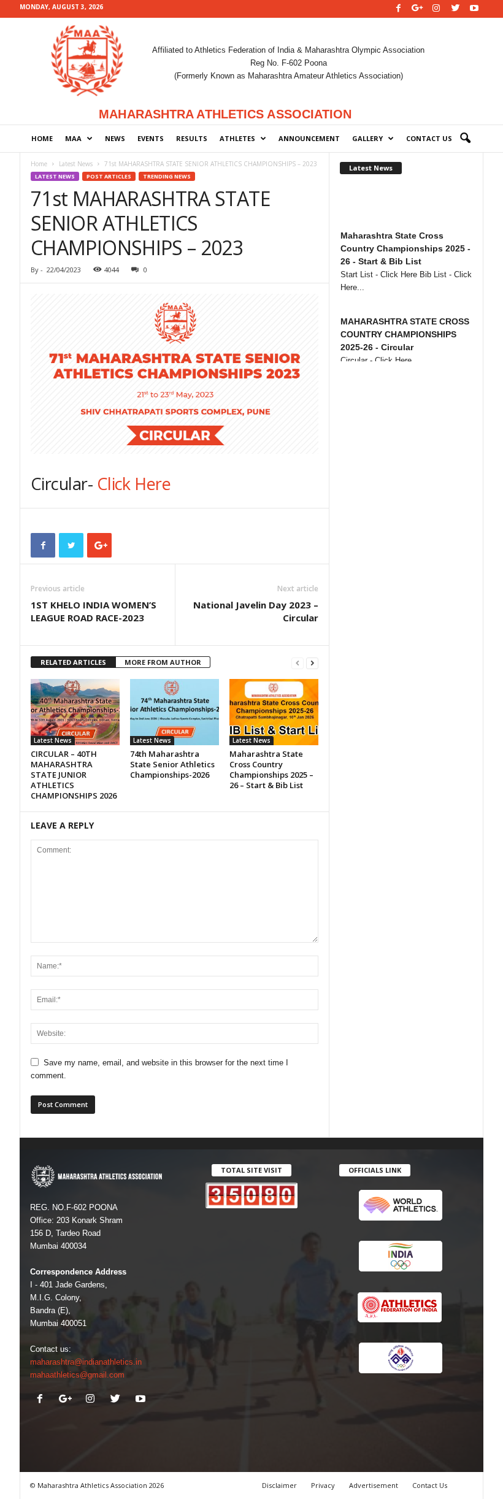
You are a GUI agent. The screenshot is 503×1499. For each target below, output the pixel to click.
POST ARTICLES (108, 176)
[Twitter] (455, 9)
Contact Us (429, 1485)
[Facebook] (398, 9)
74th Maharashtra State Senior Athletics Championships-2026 (172, 764)
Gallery (367, 138)
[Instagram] (436, 9)
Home (42, 138)
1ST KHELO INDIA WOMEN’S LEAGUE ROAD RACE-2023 (93, 611)
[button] (464, 138)
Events (150, 138)
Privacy (323, 1485)
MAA (73, 138)
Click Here (134, 483)
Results (191, 138)
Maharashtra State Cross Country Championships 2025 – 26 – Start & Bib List (271, 769)
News (115, 138)
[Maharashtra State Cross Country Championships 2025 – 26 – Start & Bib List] (273, 712)
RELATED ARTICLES (73, 662)
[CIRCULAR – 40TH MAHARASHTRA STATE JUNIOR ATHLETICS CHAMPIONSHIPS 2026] (75, 712)
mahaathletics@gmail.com (77, 1374)
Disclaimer (279, 1485)
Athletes (237, 138)
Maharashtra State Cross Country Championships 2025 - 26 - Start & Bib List (405, 214)
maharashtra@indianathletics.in (86, 1362)
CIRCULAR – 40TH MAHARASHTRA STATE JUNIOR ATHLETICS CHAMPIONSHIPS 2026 (74, 774)
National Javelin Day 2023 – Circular (255, 611)
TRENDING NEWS (167, 176)
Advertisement (373, 1485)
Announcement (309, 138)
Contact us (429, 138)
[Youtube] (474, 9)
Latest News (76, 163)
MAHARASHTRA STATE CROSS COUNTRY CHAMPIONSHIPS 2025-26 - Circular (404, 300)
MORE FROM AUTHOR (163, 662)
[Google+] (417, 9)
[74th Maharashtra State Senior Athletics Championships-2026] (174, 712)
